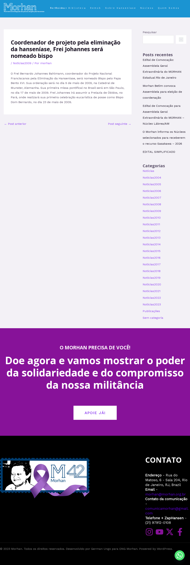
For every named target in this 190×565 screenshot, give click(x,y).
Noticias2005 (152, 184)
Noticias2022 (152, 297)
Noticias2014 (152, 244)
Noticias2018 (151, 271)
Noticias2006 (152, 191)
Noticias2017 (152, 264)
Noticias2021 (151, 291)
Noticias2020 (152, 284)
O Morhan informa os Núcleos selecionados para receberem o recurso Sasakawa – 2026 (164, 137)
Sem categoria (153, 317)
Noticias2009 (22, 63)
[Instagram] (149, 532)
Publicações (151, 311)
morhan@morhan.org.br (165, 494)
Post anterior (15, 124)
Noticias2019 (151, 277)
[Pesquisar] (181, 39)
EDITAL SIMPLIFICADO (159, 152)
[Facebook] (180, 532)
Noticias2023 (152, 304)
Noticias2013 (151, 237)
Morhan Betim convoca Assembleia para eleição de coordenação (162, 91)
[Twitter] (170, 532)
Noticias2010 (152, 217)
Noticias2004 (152, 177)
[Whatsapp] (180, 555)
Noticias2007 (152, 197)
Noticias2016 (151, 257)
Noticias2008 (152, 204)
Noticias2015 (151, 251)
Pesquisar (150, 32)
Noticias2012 (151, 231)
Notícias (148, 171)
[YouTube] (159, 532)
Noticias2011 (151, 224)
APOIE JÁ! (95, 413)
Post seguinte (119, 124)
